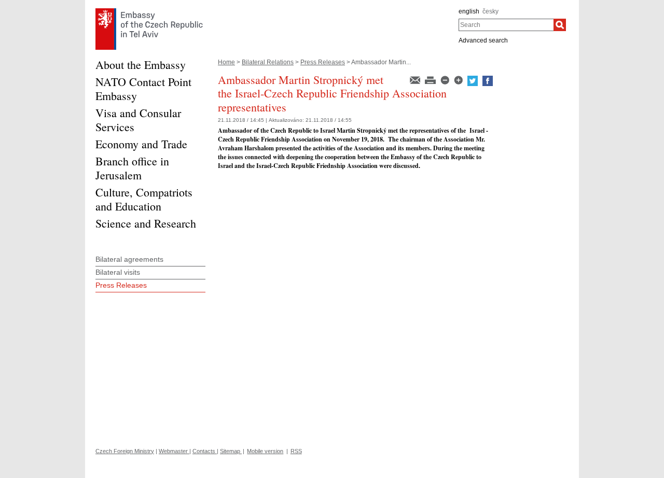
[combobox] (506, 25)
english (469, 11)
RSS (296, 451)
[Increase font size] (459, 79)
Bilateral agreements (129, 259)
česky (490, 11)
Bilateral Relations (268, 62)
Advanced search (483, 40)
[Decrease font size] (445, 79)
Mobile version (265, 451)
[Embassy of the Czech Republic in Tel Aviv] (149, 11)
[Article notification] (416, 79)
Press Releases (322, 62)
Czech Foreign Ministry (124, 451)
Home (226, 62)
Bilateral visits (117, 272)
